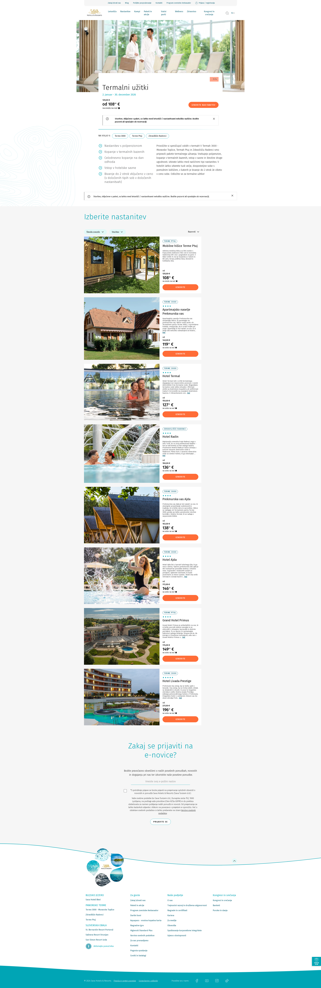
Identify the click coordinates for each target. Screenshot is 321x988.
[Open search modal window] (227, 13)
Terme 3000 (120, 136)
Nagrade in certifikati (177, 910)
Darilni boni (135, 915)
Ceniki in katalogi (138, 955)
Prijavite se (160, 822)
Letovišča (112, 11)
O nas (170, 900)
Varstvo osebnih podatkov (142, 935)
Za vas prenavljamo (139, 940)
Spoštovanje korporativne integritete (184, 930)
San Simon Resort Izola (96, 940)
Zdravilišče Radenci (157, 136)
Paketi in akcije (148, 13)
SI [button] (232, 13)
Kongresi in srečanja (209, 13)
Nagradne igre (137, 925)
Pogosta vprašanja (138, 950)
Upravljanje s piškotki (148, 981)
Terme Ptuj (137, 136)
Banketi (216, 905)
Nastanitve (125, 11)
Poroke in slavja (220, 910)
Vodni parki (163, 13)
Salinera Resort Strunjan (97, 935)
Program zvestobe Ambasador (179, 3)
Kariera (170, 915)
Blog (127, 3)
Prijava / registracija (207, 3)
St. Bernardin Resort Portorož (99, 930)
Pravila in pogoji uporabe (125, 981)
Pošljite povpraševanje (142, 3)
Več (164, 333)
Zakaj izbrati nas (114, 3)
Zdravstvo (191, 11)
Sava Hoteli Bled (93, 899)
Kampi (137, 11)
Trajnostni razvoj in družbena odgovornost (187, 905)
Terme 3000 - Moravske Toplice (100, 909)
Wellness (179, 11)
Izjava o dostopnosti (176, 935)
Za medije (171, 920)
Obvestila (171, 925)
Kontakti (159, 3)
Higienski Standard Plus (141, 930)
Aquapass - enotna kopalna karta (145, 920)
